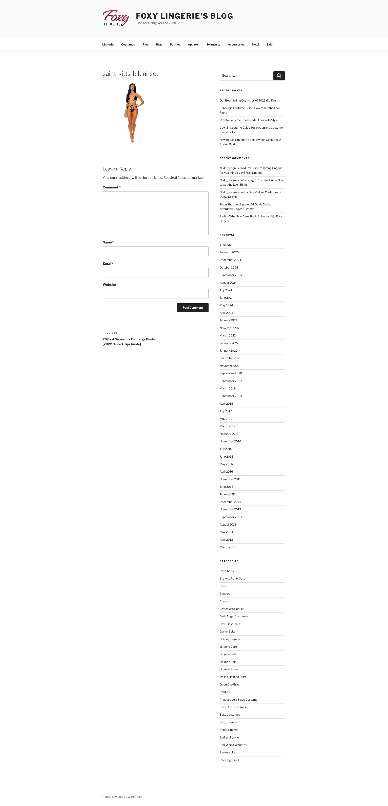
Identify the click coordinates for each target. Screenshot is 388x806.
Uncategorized (229, 760)
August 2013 (228, 524)
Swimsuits (213, 44)
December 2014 (230, 501)
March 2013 (228, 547)
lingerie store (229, 669)
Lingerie (108, 44)
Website (109, 285)
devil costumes (230, 624)
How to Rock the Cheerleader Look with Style (249, 120)
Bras (159, 44)
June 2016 (226, 456)
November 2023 (230, 328)
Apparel (193, 44)
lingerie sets (228, 661)
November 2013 (230, 509)
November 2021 (230, 365)
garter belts (227, 631)
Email (108, 263)
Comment (112, 187)
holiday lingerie (230, 639)
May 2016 (226, 464)
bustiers (225, 593)
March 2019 (228, 388)
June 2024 (226, 297)
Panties (175, 44)
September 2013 (231, 517)
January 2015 (228, 494)
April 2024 (226, 312)
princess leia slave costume (238, 699)
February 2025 (229, 252)
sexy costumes (230, 714)
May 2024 (226, 305)
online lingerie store (233, 676)
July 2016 (226, 449)
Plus (145, 44)
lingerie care (228, 646)
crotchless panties (232, 608)
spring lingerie (229, 737)
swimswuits (227, 752)
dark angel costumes (234, 616)
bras (223, 586)
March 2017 (227, 426)
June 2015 (226, 486)
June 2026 (226, 244)
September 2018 (231, 396)
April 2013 (226, 539)
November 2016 (230, 441)
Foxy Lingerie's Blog (184, 16)
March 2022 (228, 335)
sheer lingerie (229, 729)
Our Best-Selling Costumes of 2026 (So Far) (248, 100)
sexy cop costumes (233, 707)
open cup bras (229, 684)
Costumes (128, 44)
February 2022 (229, 343)
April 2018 (226, 403)
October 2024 (229, 267)
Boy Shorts (227, 571)
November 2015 (230, 479)
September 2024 (231, 275)
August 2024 (228, 282)
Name (108, 242)
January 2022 (228, 350)
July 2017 (226, 411)
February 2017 (229, 433)
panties (225, 692)
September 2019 (231, 381)
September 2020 (231, 373)
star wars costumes (233, 745)
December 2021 (230, 358)
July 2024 (226, 290)
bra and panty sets (232, 578)
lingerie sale (228, 654)
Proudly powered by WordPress (121, 796)
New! (255, 44)
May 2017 (226, 418)
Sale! (270, 44)
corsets (225, 601)
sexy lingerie (228, 722)
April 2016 (226, 471)
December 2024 (230, 259)
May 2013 (226, 532)
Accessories (236, 44)
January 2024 (228, 320)
